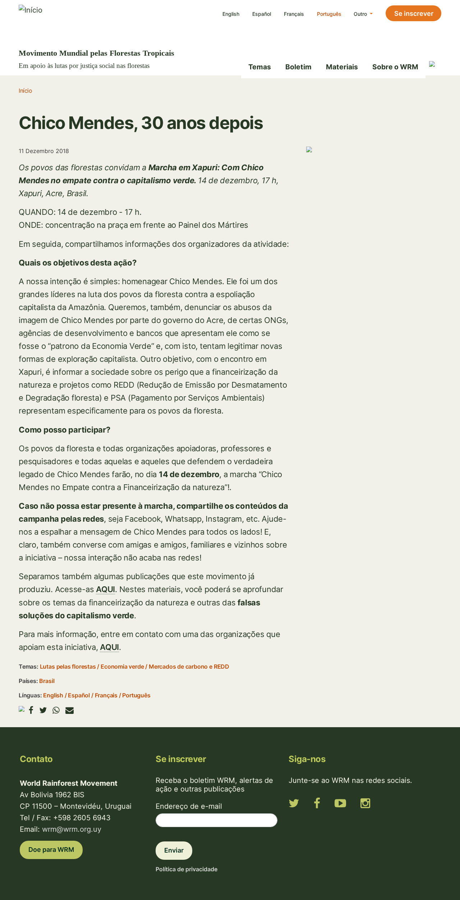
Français (294, 14)
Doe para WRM (51, 849)
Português (329, 14)
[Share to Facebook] (31, 710)
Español (261, 14)
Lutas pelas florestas (68, 666)
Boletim (298, 67)
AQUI (105, 589)
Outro (361, 14)
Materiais (342, 67)
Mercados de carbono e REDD (189, 666)
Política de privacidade (186, 869)
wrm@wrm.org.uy (71, 829)
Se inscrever (413, 13)
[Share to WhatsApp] (56, 710)
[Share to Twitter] (43, 710)
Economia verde (122, 666)
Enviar (174, 850)
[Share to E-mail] (69, 710)
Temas (259, 67)
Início (25, 90)
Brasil (46, 680)
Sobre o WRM (395, 67)
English (230, 14)
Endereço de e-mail (189, 806)
